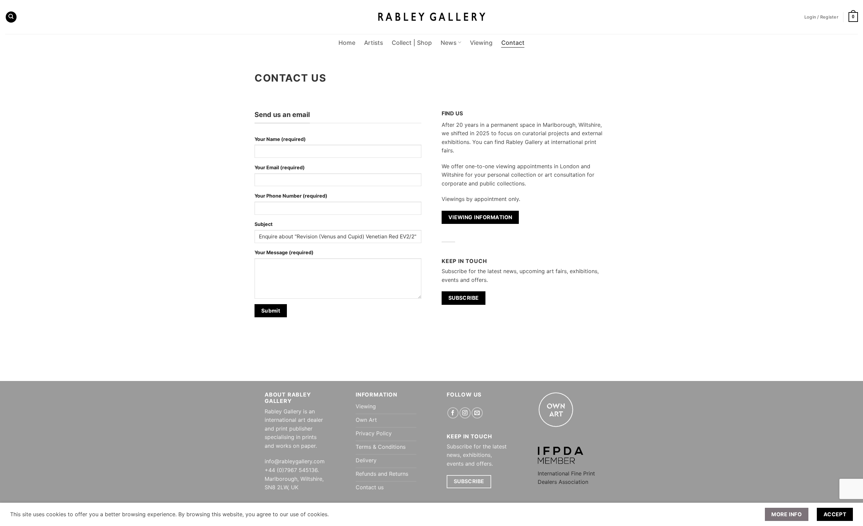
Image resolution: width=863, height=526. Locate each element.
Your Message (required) (284, 252)
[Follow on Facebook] (452, 412)
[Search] (11, 17)
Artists (373, 42)
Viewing (481, 42)
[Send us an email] (477, 412)
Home (346, 42)
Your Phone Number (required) (291, 196)
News (448, 42)
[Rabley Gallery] (431, 17)
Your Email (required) (280, 167)
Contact (513, 42)
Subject (264, 224)
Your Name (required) (280, 139)
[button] (853, 17)
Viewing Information (480, 217)
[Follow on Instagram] (465, 412)
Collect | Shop (412, 42)
